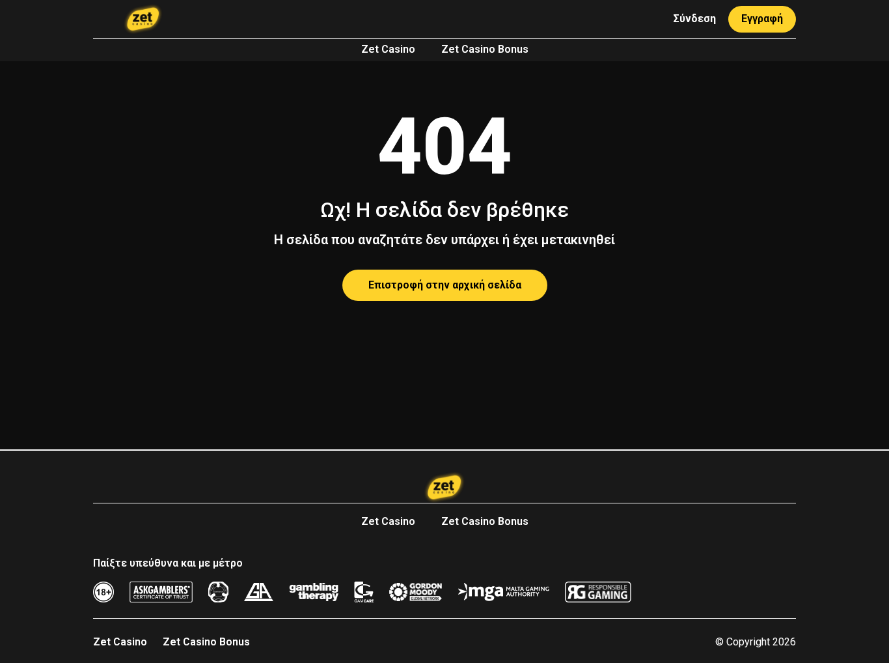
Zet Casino (388, 49)
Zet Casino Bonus (484, 49)
